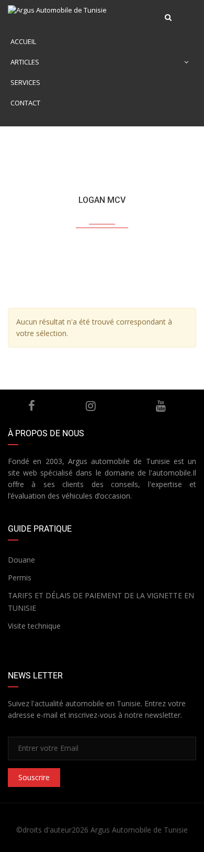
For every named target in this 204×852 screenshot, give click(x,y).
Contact (25, 102)
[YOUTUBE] (161, 406)
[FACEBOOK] (32, 406)
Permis (19, 578)
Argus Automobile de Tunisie (139, 830)
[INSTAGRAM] (91, 406)
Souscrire (34, 777)
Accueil (23, 41)
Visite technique (34, 626)
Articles (24, 62)
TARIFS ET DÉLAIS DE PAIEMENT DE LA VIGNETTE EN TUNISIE (101, 601)
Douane (21, 560)
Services (25, 82)
